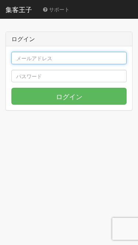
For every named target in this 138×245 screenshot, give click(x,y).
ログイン (69, 96)
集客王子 (19, 9)
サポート (58, 9)
